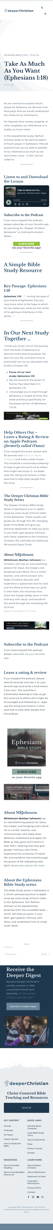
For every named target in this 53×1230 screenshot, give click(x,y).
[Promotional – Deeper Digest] (26, 622)
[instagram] (33, 1197)
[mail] (42, 1197)
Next (44, 954)
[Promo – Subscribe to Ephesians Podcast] (26, 726)
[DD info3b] (26, 1080)
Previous (11, 954)
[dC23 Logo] (19, 9)
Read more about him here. (20, 611)
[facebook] (28, 1197)
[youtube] (38, 1197)
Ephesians (8, 947)
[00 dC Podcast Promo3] (26, 785)
